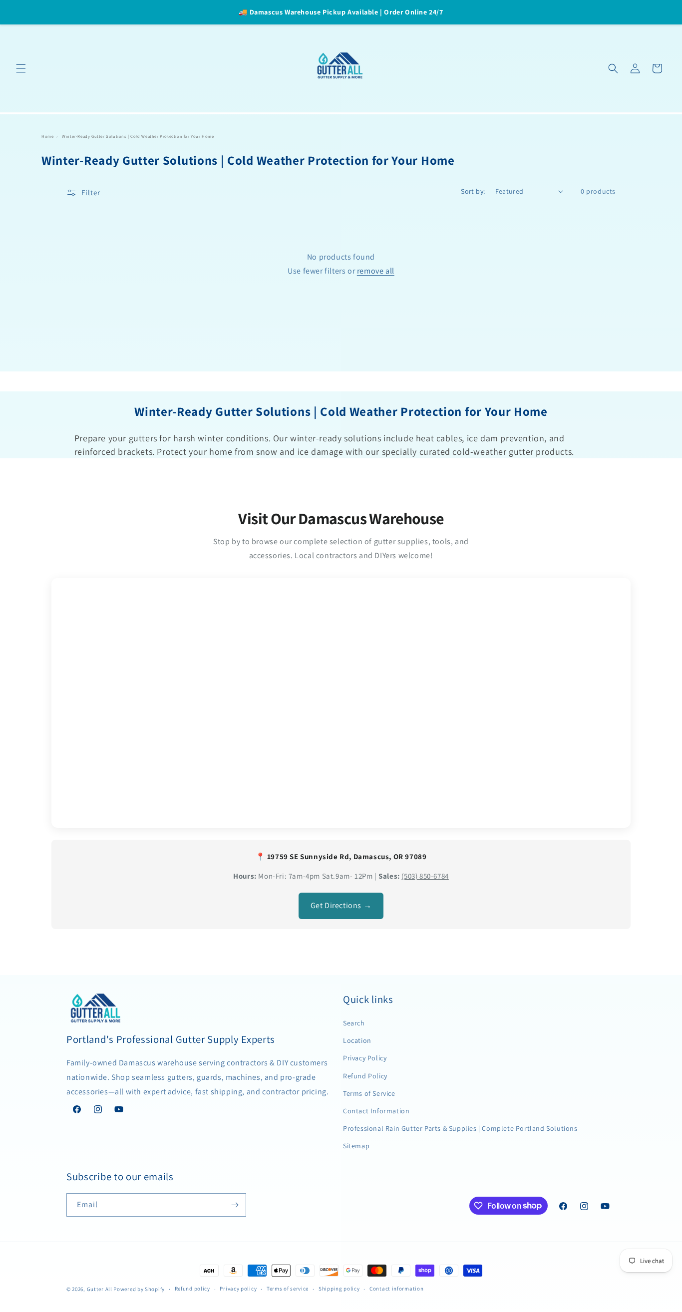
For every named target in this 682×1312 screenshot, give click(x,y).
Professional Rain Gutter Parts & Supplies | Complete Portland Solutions (460, 1128)
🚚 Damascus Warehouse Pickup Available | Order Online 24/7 (341, 11)
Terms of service (288, 1288)
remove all (375, 271)
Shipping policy (339, 1288)
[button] (21, 68)
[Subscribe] (235, 1205)
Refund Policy (365, 1075)
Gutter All (99, 1289)
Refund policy (192, 1288)
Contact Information (376, 1110)
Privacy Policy (364, 1057)
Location (357, 1040)
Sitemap (356, 1145)
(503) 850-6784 (424, 876)
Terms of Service (369, 1093)
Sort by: (473, 191)
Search (354, 1022)
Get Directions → (341, 905)
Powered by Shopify (139, 1289)
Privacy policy (238, 1288)
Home (47, 136)
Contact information (396, 1288)
